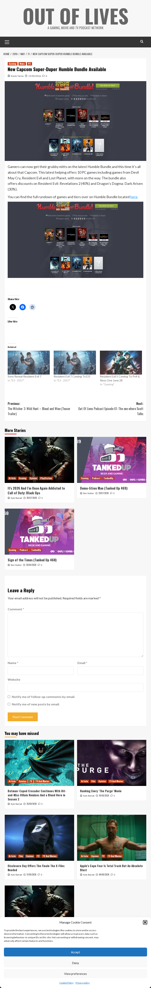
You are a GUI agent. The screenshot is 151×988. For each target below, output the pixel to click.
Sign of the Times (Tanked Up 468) (32, 559)
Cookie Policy (66, 982)
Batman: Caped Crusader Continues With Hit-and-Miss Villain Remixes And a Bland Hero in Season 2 (37, 795)
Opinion (33, 478)
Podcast (96, 478)
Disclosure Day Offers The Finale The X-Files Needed (36, 868)
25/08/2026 (32, 803)
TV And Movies (42, 781)
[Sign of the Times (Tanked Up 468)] (39, 532)
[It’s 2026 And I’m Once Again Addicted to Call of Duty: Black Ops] (39, 460)
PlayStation (46, 478)
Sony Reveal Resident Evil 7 (24, 376)
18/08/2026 (104, 795)
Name (13, 663)
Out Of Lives (76, 15)
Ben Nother (88, 493)
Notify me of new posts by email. (36, 704)
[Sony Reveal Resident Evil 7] (29, 363)
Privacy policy (83, 982)
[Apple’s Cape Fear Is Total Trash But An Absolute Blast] (111, 838)
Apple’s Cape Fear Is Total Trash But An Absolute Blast (111, 868)
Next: (110, 408)
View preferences (75, 973)
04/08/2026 (104, 874)
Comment (16, 609)
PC (29, 63)
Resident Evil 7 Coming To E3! (72, 376)
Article (12, 478)
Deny (75, 963)
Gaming (12, 63)
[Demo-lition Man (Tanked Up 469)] (111, 460)
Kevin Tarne (17, 75)
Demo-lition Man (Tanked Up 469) (104, 488)
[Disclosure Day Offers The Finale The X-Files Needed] (39, 838)
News (22, 63)
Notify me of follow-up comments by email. (43, 697)
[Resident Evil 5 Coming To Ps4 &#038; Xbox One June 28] (121, 363)
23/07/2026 (104, 493)
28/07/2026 (32, 497)
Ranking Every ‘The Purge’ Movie (101, 791)
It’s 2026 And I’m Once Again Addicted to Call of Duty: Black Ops (36, 490)
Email (82, 663)
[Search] (141, 41)
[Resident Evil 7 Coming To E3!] (75, 363)
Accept (75, 952)
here (133, 197)
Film (93, 781)
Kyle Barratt (16, 498)
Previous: (39, 408)
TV (30, 781)
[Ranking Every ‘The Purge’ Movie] (111, 763)
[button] (145, 922)
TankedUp (108, 478)
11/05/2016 (34, 75)
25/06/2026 (31, 564)
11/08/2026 (31, 874)
